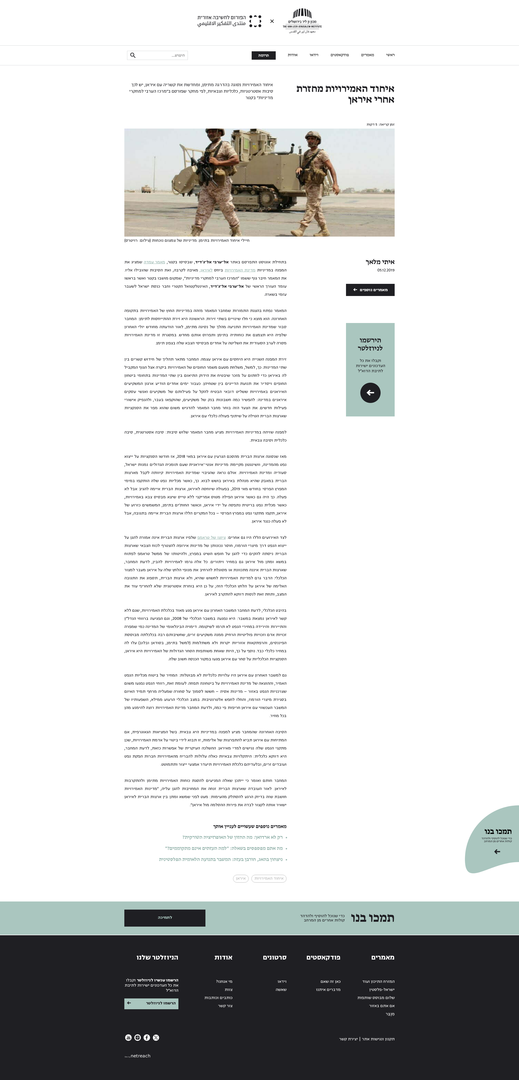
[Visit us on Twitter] (155, 1039)
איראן (241, 878)
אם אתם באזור (382, 1006)
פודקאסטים (340, 55)
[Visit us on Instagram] (137, 1039)
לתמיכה (165, 917)
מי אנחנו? (224, 981)
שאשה (281, 989)
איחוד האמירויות (269, 878)
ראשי (390, 55)
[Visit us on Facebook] (146, 1039)
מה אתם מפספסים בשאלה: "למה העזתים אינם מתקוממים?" (224, 848)
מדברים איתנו (328, 989)
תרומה (263, 55)
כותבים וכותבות (218, 998)
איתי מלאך (380, 262)
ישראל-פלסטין (382, 989)
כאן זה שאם (331, 981)
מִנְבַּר (390, 1014)
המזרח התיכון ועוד (378, 981)
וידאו (314, 55)
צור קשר (225, 1006)
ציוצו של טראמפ (211, 537)
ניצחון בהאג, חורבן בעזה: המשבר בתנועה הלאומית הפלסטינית (221, 859)
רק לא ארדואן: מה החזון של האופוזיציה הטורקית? (232, 837)
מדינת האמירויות (240, 270)
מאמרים (367, 55)
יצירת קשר (348, 1039)
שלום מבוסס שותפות (376, 998)
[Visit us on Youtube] (128, 1039)
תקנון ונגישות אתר (378, 1039)
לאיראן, (205, 270)
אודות (293, 55)
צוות (228, 989)
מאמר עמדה (154, 262)
